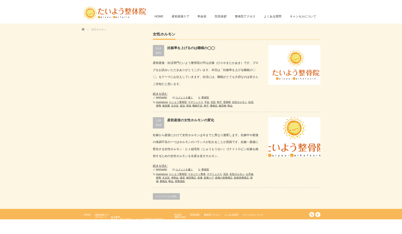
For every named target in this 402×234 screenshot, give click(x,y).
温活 (182, 105)
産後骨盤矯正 (241, 177)
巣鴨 (158, 105)
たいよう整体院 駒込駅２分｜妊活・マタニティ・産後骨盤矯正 (283, 230)
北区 (213, 102)
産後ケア (209, 177)
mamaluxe (162, 102)
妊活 (250, 102)
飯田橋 (222, 105)
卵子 (219, 102)
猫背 (182, 177)
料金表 (202, 16)
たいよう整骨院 (178, 102)
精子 (206, 105)
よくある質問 (272, 16)
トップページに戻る (166, 196)
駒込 (230, 105)
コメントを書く (184, 97)
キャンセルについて (303, 16)
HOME (159, 16)
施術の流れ (180, 217)
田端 (188, 105)
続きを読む (160, 93)
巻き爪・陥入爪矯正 (121, 219)
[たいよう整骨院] (114, 13)
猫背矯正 (191, 177)
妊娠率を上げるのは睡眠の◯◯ (191, 48)
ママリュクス (195, 102)
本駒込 (175, 177)
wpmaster (161, 97)
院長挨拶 (221, 16)
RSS (311, 214)
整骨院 (205, 97)
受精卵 (227, 102)
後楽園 (166, 105)
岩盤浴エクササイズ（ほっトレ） (153, 221)
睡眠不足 (197, 105)
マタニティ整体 (197, 174)
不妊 (206, 102)
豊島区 (214, 105)
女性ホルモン (239, 102)
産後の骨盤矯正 (224, 177)
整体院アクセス (245, 16)
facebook (317, 214)
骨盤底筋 (180, 181)
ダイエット (101, 217)
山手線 (249, 174)
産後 (199, 177)
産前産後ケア (180, 16)
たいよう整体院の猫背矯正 (150, 219)
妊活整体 (115, 217)
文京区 (175, 105)
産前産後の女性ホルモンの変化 (190, 120)
